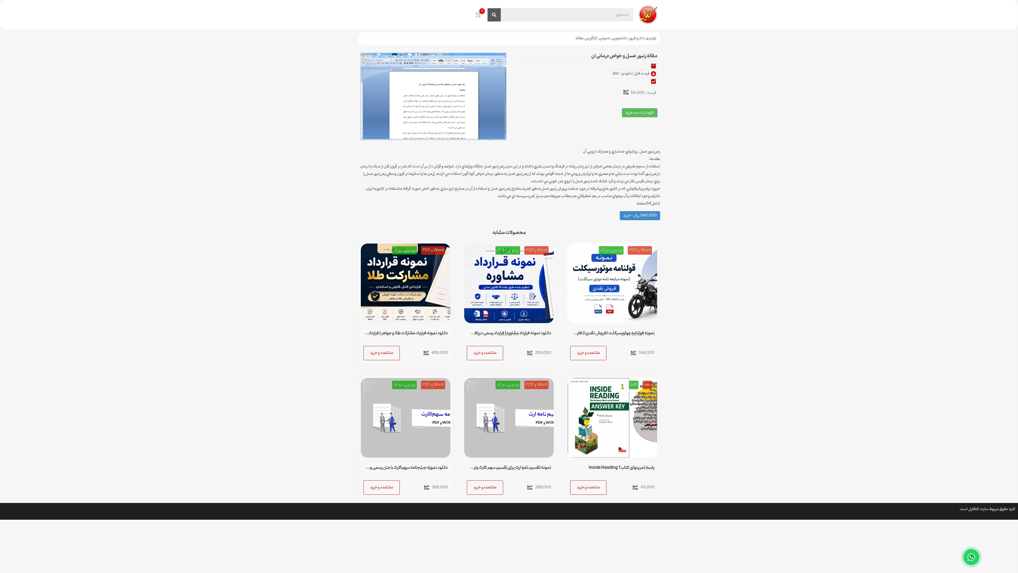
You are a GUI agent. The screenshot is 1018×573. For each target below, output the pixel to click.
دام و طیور (636, 38)
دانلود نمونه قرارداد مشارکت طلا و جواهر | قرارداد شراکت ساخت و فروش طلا (408, 335)
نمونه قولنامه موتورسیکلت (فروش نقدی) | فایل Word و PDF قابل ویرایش (614, 335)
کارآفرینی (591, 38)
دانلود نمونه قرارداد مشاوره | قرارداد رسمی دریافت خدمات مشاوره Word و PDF (511, 335)
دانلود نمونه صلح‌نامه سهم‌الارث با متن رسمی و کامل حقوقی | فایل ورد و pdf (409, 470)
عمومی (604, 38)
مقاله (579, 38)
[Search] (494, 14)
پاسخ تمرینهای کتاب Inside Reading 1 (622, 468)
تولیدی (651, 38)
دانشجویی (619, 38)
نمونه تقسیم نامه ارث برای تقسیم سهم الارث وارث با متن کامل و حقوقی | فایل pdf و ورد (509, 470)
